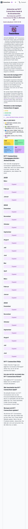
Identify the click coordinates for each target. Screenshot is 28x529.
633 (5, 39)
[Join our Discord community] (12, 2)
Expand (14, 184)
